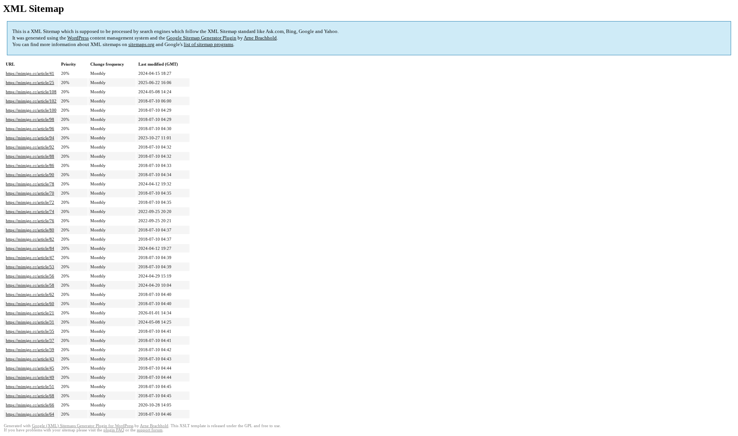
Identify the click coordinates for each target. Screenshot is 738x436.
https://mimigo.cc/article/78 (30, 184)
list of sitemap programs (208, 44)
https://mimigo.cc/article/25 (30, 82)
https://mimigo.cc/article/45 (30, 368)
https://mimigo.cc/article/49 (30, 377)
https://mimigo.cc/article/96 (30, 128)
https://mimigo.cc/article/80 (30, 230)
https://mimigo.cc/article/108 (31, 91)
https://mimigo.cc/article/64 (30, 414)
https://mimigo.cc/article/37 (30, 340)
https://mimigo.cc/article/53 (30, 266)
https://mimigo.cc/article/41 (30, 73)
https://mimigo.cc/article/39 (30, 349)
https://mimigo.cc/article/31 (30, 322)
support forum (150, 430)
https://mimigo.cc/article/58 (30, 285)
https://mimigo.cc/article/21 (30, 312)
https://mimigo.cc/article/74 (30, 211)
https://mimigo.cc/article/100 (31, 110)
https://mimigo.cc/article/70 (30, 193)
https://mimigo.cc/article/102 (31, 101)
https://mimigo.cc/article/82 (30, 239)
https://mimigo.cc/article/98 (30, 119)
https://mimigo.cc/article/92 (30, 147)
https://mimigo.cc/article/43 (30, 359)
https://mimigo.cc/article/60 (30, 303)
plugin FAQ (113, 430)
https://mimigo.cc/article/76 (30, 220)
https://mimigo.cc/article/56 (30, 276)
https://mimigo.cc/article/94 (30, 137)
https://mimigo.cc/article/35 (30, 331)
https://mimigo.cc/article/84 (30, 248)
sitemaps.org (141, 44)
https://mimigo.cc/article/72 (30, 202)
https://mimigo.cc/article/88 (30, 156)
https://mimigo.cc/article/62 (30, 294)
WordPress (78, 38)
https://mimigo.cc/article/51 (30, 386)
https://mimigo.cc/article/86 (30, 165)
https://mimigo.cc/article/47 (30, 257)
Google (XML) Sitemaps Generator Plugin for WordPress (82, 426)
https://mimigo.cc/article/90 (30, 174)
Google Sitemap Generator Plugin (201, 38)
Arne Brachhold (260, 38)
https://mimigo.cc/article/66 (30, 405)
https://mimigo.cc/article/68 (30, 395)
